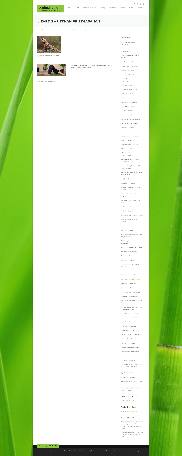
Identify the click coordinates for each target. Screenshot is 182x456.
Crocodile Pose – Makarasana (129, 132)
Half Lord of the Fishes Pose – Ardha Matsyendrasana (131, 236)
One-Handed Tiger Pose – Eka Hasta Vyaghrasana (131, 302)
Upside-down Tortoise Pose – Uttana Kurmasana (131, 383)
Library (122, 8)
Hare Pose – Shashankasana (129, 251)
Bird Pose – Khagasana (127, 70)
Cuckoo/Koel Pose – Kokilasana (129, 144)
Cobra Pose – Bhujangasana (128, 98)
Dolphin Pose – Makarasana (128, 149)
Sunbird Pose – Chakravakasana (130, 356)
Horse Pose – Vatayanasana (128, 260)
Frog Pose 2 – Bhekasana (128, 230)
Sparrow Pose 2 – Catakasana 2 (130, 351)
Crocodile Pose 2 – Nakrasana (129, 136)
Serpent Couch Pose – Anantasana (130, 334)
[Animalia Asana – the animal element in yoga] (50, 8)
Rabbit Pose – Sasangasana (128, 326)
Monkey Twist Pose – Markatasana (130, 292)
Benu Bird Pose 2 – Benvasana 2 (130, 66)
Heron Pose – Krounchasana (129, 256)
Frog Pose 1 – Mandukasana (129, 226)
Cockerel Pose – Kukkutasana (129, 102)
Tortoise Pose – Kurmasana (128, 377)
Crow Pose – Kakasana (127, 140)
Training (102, 8)
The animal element (89, 8)
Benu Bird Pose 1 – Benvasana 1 (130, 62)
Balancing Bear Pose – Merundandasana (127, 50)
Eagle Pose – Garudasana (128, 183)
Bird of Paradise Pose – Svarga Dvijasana (130, 56)
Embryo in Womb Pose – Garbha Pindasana (130, 195)
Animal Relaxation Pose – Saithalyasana (128, 44)
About (77, 8)
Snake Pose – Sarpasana (128, 343)
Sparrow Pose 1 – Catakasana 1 (130, 347)
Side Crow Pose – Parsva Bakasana (131, 339)
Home (69, 8)
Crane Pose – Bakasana (127, 127)
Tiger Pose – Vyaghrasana (128, 373)
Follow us (42, 446)
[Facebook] (134, 4)
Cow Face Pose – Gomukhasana (130, 115)
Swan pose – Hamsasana (128, 360)
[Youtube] (140, 4)
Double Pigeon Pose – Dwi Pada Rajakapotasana (130, 161)
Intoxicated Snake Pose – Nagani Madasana (130, 265)
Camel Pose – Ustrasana (128, 85)
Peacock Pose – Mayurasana (129, 318)
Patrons (131, 8)
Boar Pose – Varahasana (127, 74)
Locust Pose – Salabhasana (128, 283)
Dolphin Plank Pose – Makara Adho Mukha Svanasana (131, 154)
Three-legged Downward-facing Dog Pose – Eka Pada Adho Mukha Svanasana (131, 366)
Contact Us (141, 8)
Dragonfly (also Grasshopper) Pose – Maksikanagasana (131, 173)
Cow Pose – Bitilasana (127, 110)
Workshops (112, 8)
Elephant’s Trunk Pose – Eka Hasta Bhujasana (130, 188)
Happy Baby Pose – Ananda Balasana (131, 247)
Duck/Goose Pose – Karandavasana (131, 179)
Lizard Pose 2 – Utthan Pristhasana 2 (131, 279)
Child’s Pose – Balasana (127, 94)
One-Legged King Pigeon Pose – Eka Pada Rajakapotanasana (131, 308)
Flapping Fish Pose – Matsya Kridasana (132, 215)
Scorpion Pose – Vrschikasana (129, 330)
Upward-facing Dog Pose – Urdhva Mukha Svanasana (131, 389)
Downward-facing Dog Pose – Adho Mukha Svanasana (131, 167)
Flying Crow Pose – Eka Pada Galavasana (129, 221)
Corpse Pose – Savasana (128, 106)
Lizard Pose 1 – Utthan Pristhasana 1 (131, 275)
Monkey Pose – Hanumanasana (129, 288)
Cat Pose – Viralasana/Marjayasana (130, 89)
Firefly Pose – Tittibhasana (128, 207)
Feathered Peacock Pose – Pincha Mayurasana (130, 201)
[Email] (143, 4)
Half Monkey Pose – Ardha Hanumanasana (128, 242)
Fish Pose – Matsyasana (127, 211)
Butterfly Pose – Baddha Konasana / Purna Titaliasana (131, 80)
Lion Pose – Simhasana (127, 271)
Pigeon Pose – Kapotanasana (129, 322)
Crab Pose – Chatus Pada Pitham (130, 123)
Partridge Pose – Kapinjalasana (129, 313)
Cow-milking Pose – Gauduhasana (130, 119)
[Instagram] (137, 4)
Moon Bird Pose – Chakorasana (129, 296)
